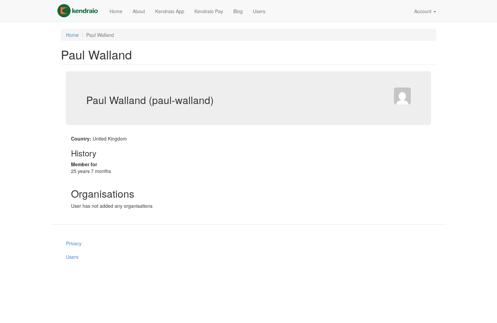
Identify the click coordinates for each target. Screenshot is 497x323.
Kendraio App (169, 11)
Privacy (73, 243)
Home (116, 11)
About (139, 11)
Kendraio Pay (208, 11)
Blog (238, 11)
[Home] (80, 11)
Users (259, 11)
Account (423, 11)
